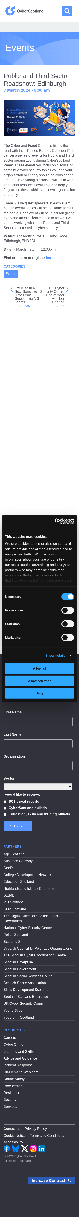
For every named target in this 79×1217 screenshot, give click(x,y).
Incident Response (18, 1065)
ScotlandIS (12, 942)
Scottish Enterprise (18, 962)
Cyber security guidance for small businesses (37, 510)
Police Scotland (16, 934)
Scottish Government (20, 969)
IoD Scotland (14, 902)
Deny (39, 693)
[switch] (67, 610)
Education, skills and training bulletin (39, 814)
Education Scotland (19, 881)
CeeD (8, 868)
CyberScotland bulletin (28, 808)
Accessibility (13, 1142)
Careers (10, 1038)
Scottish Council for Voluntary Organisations (38, 948)
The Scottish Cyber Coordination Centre (35, 955)
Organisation (14, 756)
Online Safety (14, 1079)
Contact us (12, 1129)
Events (10, 274)
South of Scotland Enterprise (26, 997)
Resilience (12, 1093)
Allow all (39, 668)
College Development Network (27, 875)
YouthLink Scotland (19, 1017)
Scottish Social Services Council (29, 976)
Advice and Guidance (20, 1058)
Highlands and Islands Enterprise (29, 888)
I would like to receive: (22, 794)
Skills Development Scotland (26, 990)
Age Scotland (14, 854)
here (49, 258)
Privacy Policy (36, 1129)
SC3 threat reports (24, 801)
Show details (55, 655)
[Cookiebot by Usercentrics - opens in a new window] (56, 521)
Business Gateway (18, 861)
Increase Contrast (49, 1180)
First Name (13, 712)
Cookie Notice (15, 1135)
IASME (9, 895)
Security (10, 1099)
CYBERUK (24, 402)
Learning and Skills (19, 1051)
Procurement (13, 1086)
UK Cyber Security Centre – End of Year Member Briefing (52, 295)
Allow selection (39, 681)
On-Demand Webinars (21, 1072)
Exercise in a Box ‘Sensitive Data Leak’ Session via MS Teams (27, 295)
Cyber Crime (13, 1044)
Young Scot (13, 1010)
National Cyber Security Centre (28, 928)
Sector (9, 778)
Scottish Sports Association (25, 983)
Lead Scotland (15, 909)
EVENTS (32, 393)
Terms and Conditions (47, 1135)
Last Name (12, 734)
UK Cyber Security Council (24, 1003)
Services (10, 1106)
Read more (34, 473)
